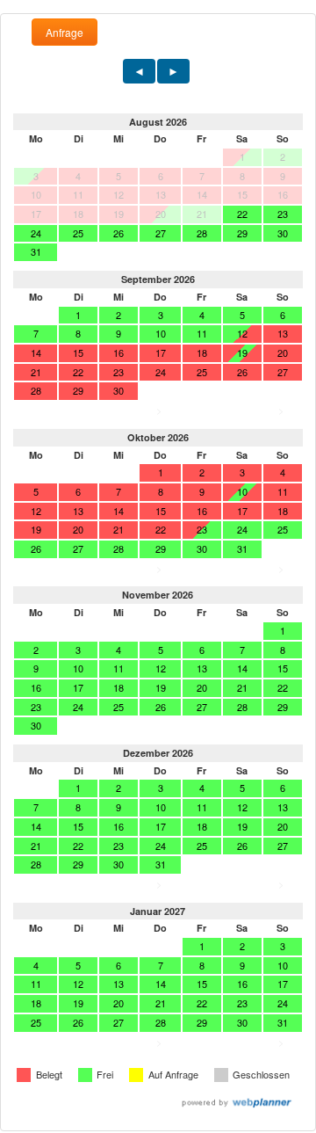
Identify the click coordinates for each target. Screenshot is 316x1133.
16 (36, 687)
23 (282, 214)
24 (36, 233)
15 (282, 668)
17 (78, 687)
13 (202, 668)
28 (202, 233)
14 (242, 668)
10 (160, 333)
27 (160, 233)
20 (202, 687)
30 (282, 233)
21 (242, 687)
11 (202, 333)
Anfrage (64, 32)
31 (36, 251)
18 (118, 687)
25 (78, 233)
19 (160, 687)
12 (160, 668)
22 (242, 214)
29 (242, 233)
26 (118, 233)
